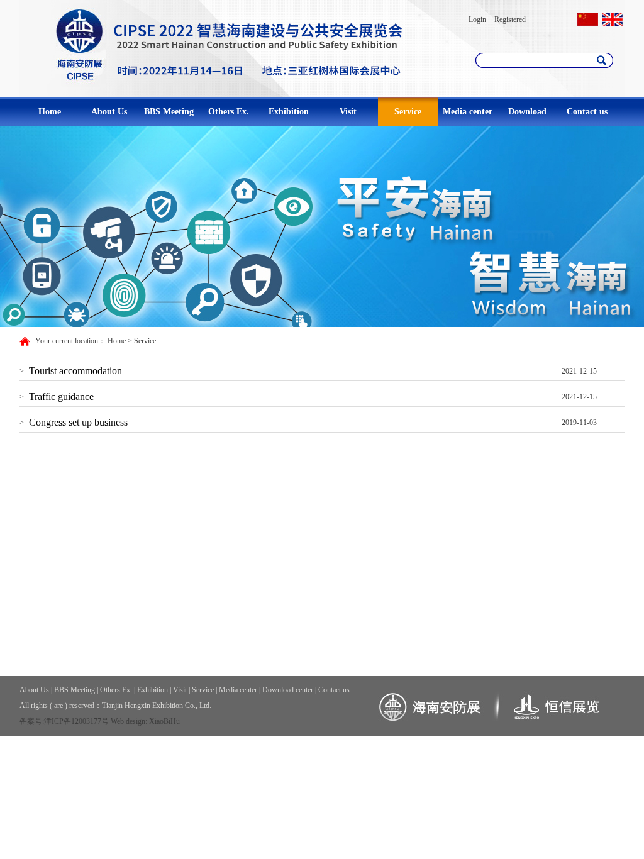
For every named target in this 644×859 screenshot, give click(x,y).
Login (477, 19)
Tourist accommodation (75, 370)
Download (527, 111)
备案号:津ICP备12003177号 (64, 721)
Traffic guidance (61, 396)
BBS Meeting (169, 111)
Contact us (587, 111)
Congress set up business (78, 422)
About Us (109, 111)
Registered (510, 19)
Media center (467, 111)
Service (407, 111)
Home (49, 111)
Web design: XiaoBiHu (145, 721)
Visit (348, 111)
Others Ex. (228, 111)
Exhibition (289, 111)
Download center (287, 689)
